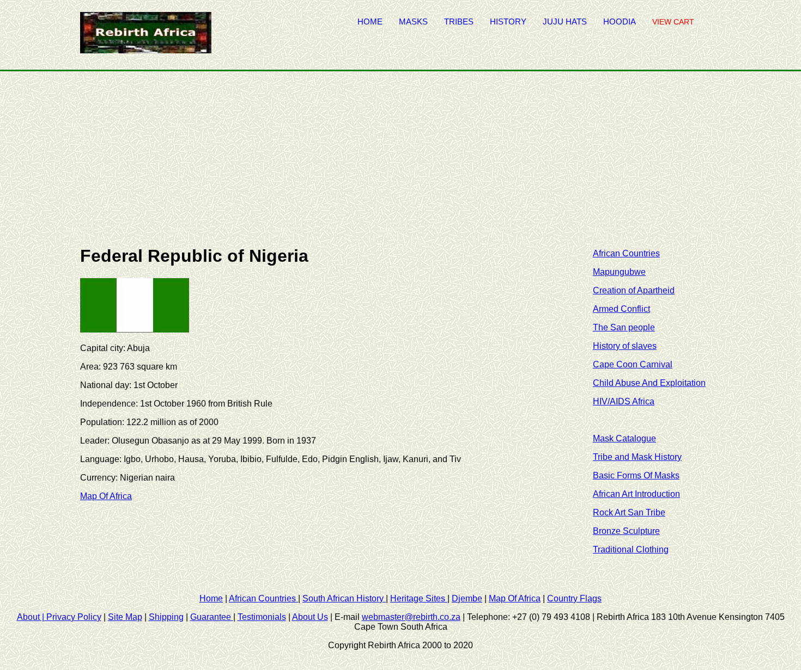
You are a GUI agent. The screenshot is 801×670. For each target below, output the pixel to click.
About (31, 617)
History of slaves (625, 346)
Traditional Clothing (631, 549)
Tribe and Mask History (637, 457)
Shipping (166, 617)
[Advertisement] (400, 153)
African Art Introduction (636, 494)
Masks (413, 21)
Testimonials (262, 617)
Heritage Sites (418, 598)
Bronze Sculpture (626, 531)
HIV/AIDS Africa (623, 401)
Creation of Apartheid (634, 290)
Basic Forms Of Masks (636, 475)
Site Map (125, 617)
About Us (310, 617)
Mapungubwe (619, 271)
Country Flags (574, 598)
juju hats (565, 21)
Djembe (467, 598)
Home (370, 21)
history (508, 21)
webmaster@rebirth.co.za (411, 617)
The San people (624, 327)
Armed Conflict (621, 309)
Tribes (459, 21)
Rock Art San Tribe (629, 512)
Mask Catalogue (624, 438)
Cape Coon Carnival (632, 364)
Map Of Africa (106, 496)
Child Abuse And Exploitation (649, 383)
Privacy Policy (73, 617)
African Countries (626, 253)
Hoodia (619, 21)
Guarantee (211, 617)
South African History (344, 598)
